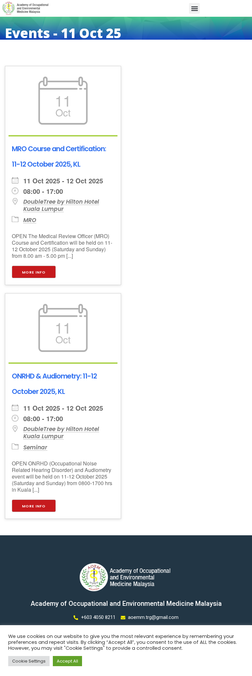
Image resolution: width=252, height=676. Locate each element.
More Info (34, 272)
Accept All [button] (67, 661)
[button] (194, 8)
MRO (29, 220)
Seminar (35, 447)
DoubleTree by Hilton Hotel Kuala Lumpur (61, 205)
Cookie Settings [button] (29, 661)
